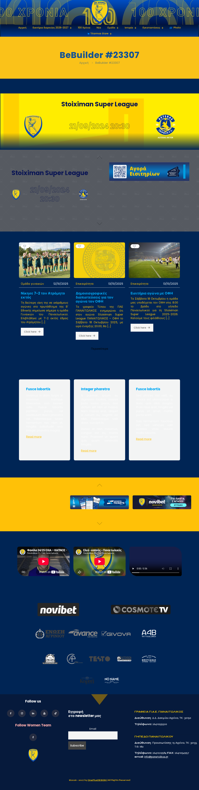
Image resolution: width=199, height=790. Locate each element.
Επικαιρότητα (85, 284)
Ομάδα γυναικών (32, 284)
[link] (100, 12)
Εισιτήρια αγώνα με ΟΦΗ (152, 293)
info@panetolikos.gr (156, 756)
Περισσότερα (99, 349)
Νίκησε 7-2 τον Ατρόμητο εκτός (43, 295)
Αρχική (84, 63)
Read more (34, 437)
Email (92, 729)
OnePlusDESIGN (97, 780)
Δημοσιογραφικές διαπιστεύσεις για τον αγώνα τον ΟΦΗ (94, 297)
